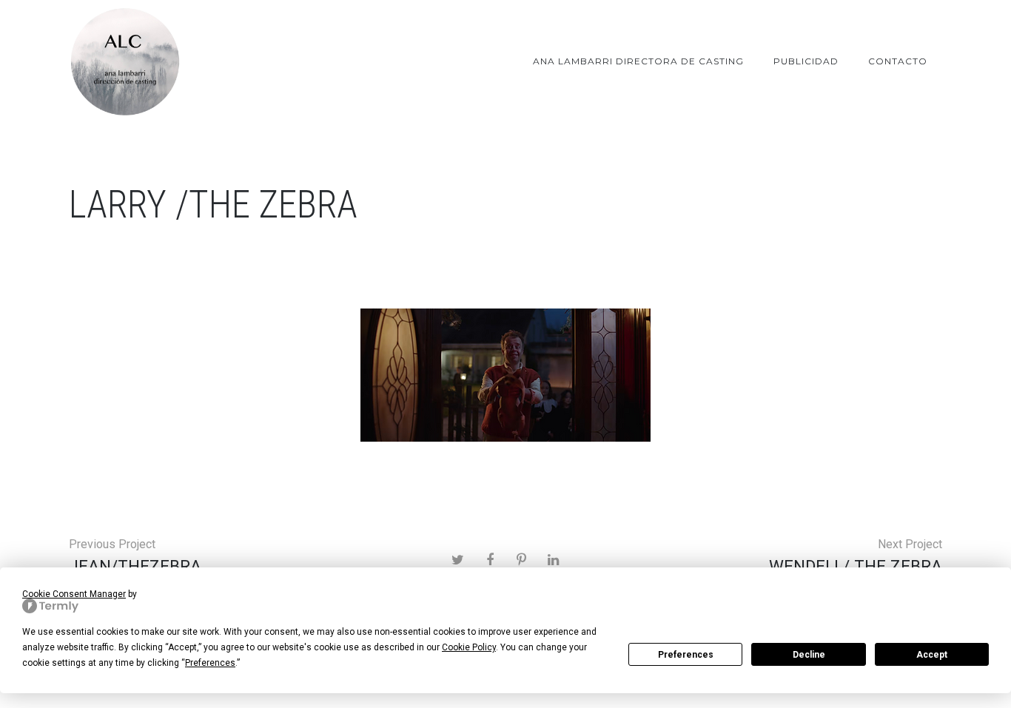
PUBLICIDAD (806, 61)
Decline (809, 655)
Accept (931, 655)
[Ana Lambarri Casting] (124, 61)
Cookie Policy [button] (469, 647)
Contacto (897, 61)
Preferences (685, 655)
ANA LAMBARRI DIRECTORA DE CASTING (638, 61)
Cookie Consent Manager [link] (74, 594)
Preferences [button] (210, 663)
